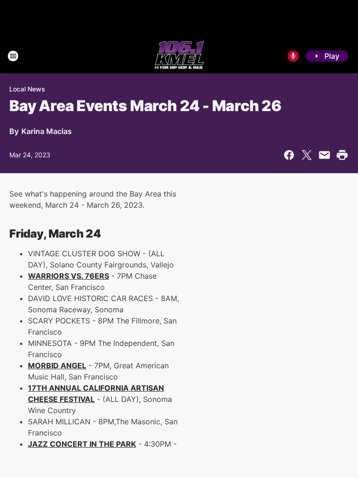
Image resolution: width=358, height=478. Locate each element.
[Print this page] (342, 155)
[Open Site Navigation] (13, 56)
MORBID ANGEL (57, 365)
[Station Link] (179, 56)
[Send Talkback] (293, 56)
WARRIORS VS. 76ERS (68, 276)
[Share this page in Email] (324, 155)
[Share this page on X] (306, 155)
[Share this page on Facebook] (289, 155)
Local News (27, 89)
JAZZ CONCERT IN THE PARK (82, 444)
